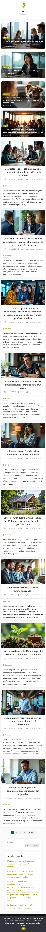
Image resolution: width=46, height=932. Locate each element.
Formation (6, 37)
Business (6, 67)
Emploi (5, 126)
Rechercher (12, 842)
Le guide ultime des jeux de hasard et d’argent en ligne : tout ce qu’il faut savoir (23, 385)
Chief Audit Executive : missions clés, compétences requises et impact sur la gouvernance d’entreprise (23, 242)
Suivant (30, 833)
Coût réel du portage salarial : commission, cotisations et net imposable (23, 791)
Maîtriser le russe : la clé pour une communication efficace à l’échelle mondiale (23, 172)
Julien (22, 798)
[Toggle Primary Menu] (23, 12)
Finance (8, 398)
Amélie (22, 179)
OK (24, 929)
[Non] (43, 924)
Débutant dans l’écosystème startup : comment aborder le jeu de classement (23, 721)
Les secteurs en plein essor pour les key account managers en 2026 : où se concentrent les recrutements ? (23, 131)
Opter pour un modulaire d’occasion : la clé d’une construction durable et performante (23, 521)
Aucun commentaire (35, 179)
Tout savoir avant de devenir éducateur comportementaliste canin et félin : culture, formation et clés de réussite (22, 100)
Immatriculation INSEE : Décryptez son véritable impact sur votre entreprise (23, 72)
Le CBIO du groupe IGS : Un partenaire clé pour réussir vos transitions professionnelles (23, 43)
